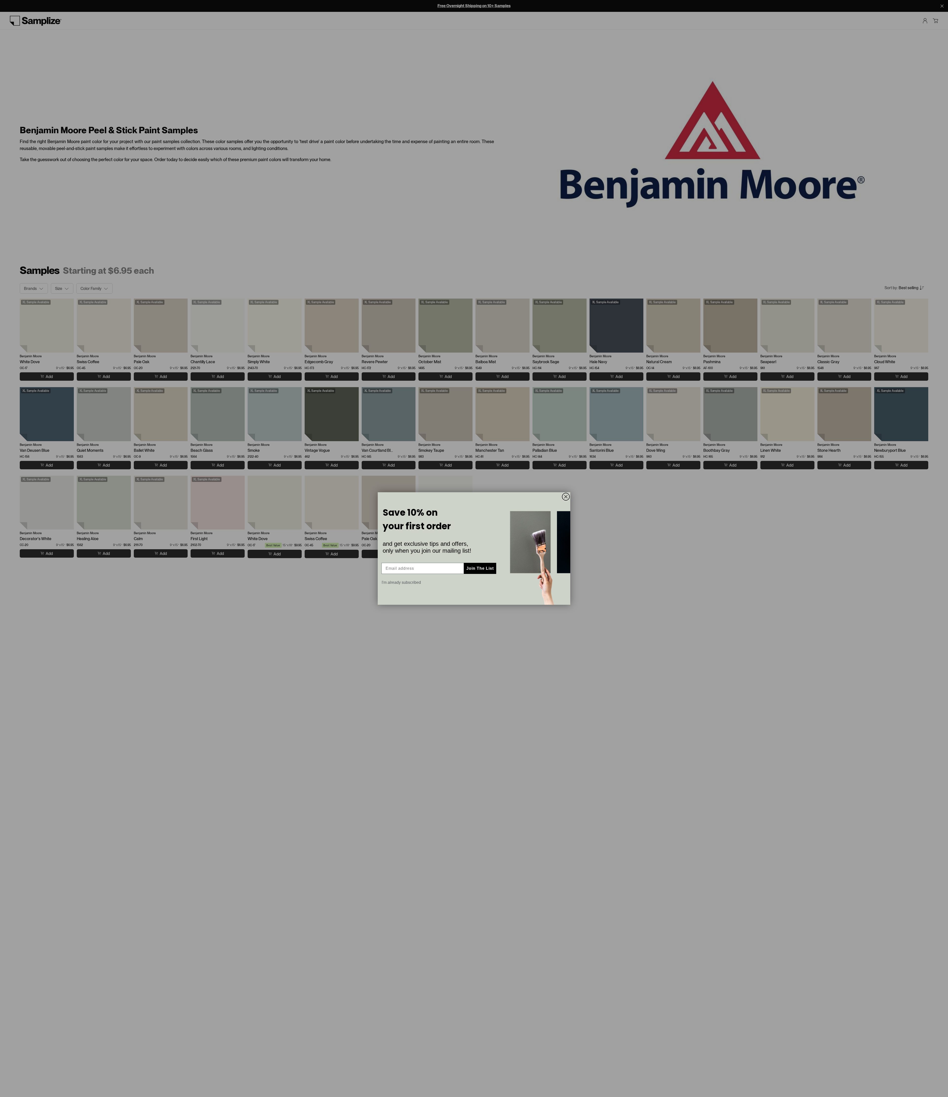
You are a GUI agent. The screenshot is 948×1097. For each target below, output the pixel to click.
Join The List (480, 568)
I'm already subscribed (401, 582)
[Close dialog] (566, 496)
